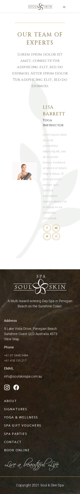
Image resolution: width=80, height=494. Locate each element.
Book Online (17, 450)
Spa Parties (15, 434)
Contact (13, 442)
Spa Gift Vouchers (22, 425)
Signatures (15, 409)
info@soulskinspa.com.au (23, 376)
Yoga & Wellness (21, 417)
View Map (11, 339)
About (10, 401)
